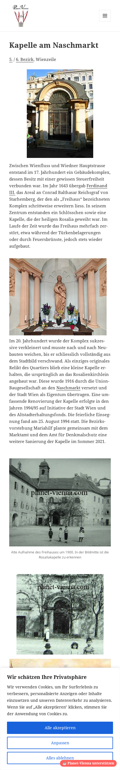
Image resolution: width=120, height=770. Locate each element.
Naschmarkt (68, 387)
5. (11, 59)
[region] (60, 719)
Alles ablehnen (60, 757)
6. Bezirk (24, 59)
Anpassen (60, 742)
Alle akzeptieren (60, 727)
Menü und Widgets (105, 21)
